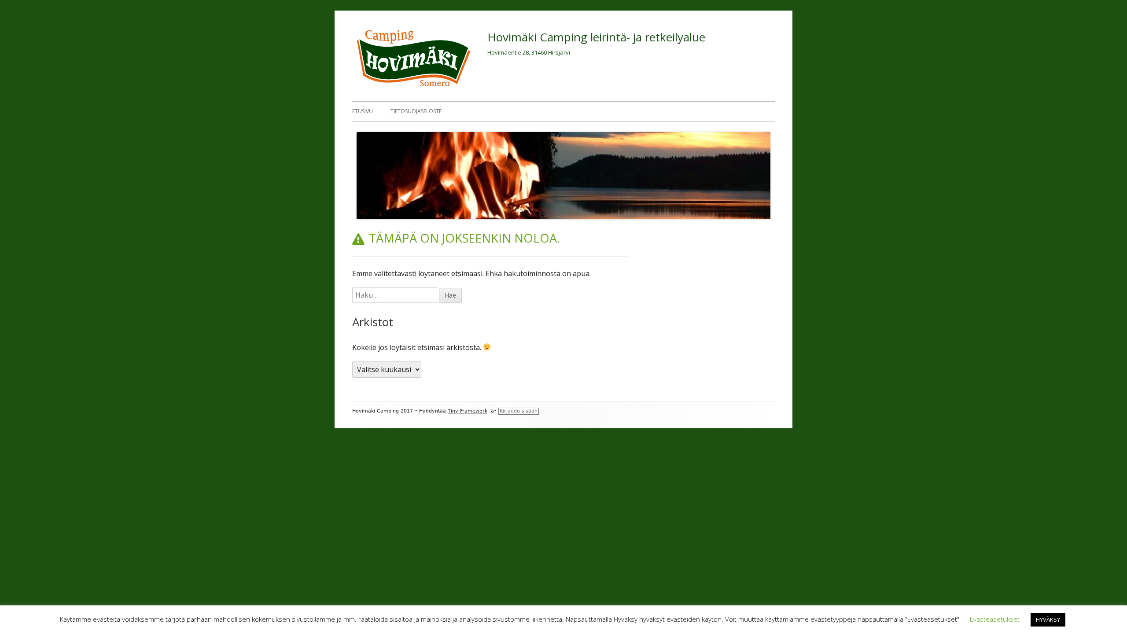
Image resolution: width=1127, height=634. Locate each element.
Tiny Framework (467, 411)
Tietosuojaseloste (416, 111)
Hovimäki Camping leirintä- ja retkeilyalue (596, 37)
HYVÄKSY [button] (1048, 619)
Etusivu (362, 111)
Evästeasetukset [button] (995, 619)
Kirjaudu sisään (519, 411)
